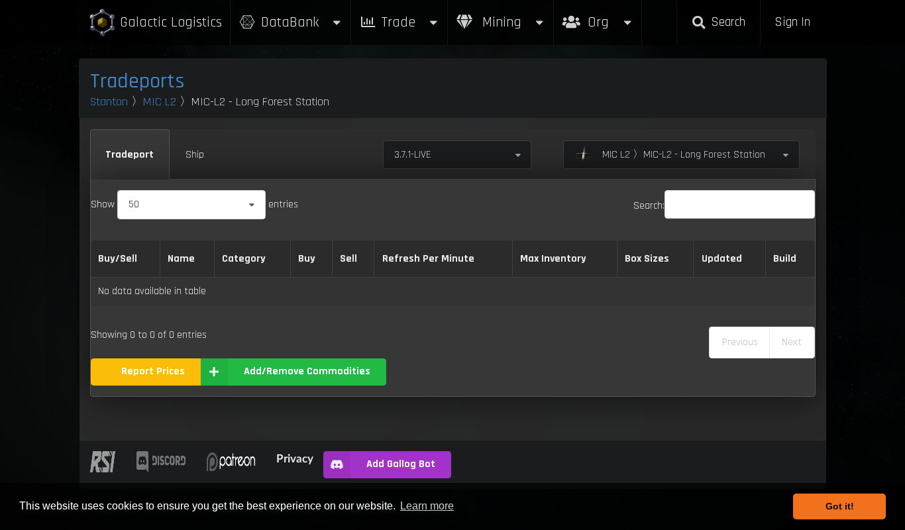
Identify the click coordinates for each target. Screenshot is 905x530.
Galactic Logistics (171, 22)
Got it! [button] (839, 506)
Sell (348, 259)
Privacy (294, 458)
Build (784, 259)
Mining (499, 22)
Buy (306, 259)
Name (181, 259)
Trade (398, 22)
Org (612, 15)
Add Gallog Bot (400, 464)
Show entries (194, 204)
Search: (649, 206)
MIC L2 (159, 101)
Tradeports (137, 81)
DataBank (290, 22)
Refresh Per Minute (428, 259)
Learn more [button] (427, 505)
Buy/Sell (117, 259)
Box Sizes (647, 259)
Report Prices (153, 371)
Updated (722, 259)
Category (244, 259)
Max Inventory (553, 259)
